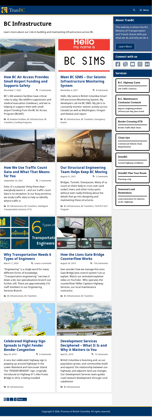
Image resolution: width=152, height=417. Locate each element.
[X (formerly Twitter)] (125, 64)
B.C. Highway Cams (129, 82)
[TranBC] (13, 10)
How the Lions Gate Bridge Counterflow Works (82, 256)
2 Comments (45, 90)
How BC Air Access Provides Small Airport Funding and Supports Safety (26, 81)
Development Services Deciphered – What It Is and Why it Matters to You (84, 345)
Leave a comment (42, 263)
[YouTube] (132, 64)
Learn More (125, 46)
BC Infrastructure (35, 119)
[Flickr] (147, 64)
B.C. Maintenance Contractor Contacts (129, 101)
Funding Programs (23, 122)
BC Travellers (87, 119)
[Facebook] (118, 64)
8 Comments (102, 90)
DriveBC (123, 157)
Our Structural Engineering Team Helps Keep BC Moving (84, 169)
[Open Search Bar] (134, 10)
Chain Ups (124, 137)
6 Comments (45, 354)
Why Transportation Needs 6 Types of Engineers (27, 256)
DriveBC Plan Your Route (132, 173)
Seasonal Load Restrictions (126, 191)
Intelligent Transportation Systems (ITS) (26, 207)
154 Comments (101, 263)
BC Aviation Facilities (16, 119)
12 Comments (101, 354)
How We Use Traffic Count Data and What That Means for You (27, 172)
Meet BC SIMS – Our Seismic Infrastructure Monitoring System (83, 81)
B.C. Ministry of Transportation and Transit (132, 30)
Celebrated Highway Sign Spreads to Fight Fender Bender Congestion (25, 345)
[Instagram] (140, 64)
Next (22, 399)
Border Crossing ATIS (130, 121)
